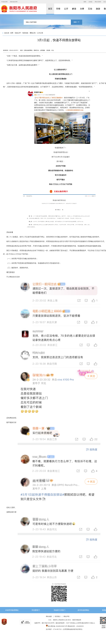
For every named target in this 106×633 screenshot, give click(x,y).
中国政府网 (4, 1)
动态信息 (25, 33)
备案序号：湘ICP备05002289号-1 (44, 623)
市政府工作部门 (59, 610)
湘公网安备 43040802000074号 (57, 626)
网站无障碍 (98, 1)
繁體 (85, 1)
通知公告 (33, 33)
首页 (11, 33)
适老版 (90, 1)
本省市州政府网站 (12, 610)
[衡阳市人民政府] (19, 12)
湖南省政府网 (13, 1)
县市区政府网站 (83, 610)
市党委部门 (36, 610)
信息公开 (18, 33)
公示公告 (40, 33)
